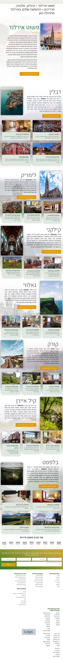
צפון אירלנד (30, 469)
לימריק (28, 175)
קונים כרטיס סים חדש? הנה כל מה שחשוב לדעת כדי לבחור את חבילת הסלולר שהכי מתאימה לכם (46, 622)
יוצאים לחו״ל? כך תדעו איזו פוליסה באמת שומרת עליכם (57, 619)
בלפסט (50, 462)
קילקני (53, 230)
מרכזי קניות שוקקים (52, 105)
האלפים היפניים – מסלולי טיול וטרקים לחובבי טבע (56, 652)
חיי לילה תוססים (50, 107)
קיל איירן (26, 401)
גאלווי (29, 285)
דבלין (55, 92)
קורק (52, 344)
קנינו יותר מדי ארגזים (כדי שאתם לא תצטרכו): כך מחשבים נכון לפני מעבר (56, 640)
